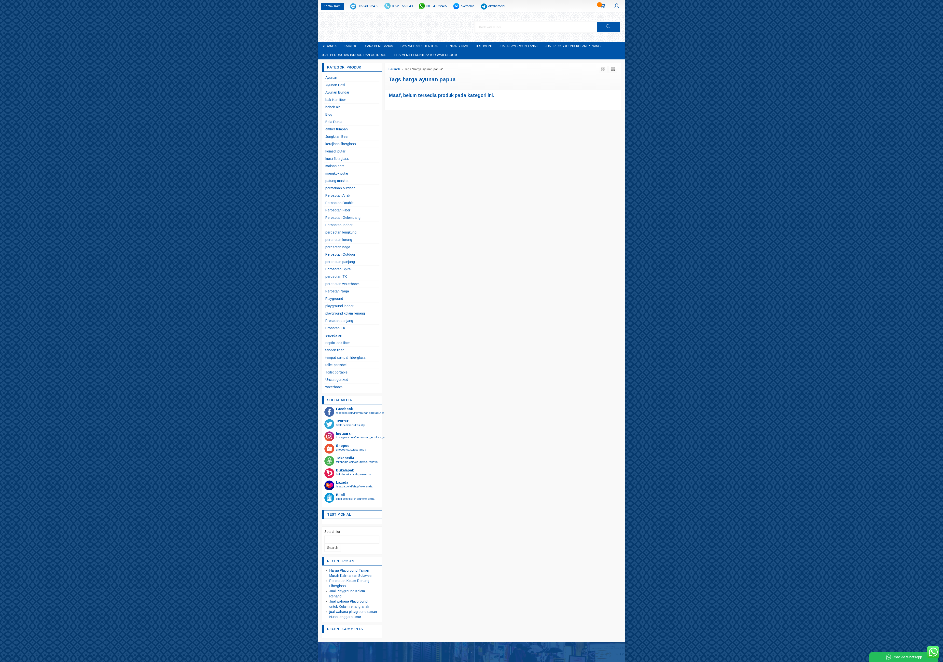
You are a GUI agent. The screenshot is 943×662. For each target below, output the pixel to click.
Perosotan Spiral (338, 269)
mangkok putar (336, 173)
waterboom (334, 387)
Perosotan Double (339, 203)
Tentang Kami (457, 46)
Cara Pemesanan (379, 46)
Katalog (351, 46)
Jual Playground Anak (518, 46)
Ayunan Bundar (337, 92)
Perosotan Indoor (339, 225)
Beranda (329, 46)
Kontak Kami (332, 6)
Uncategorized (336, 380)
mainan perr (334, 166)
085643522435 (368, 6)
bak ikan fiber (335, 100)
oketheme (467, 6)
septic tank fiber (337, 343)
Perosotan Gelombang (343, 218)
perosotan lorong (338, 240)
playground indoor (339, 306)
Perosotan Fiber (337, 210)
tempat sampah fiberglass (345, 357)
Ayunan (331, 78)
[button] (608, 27)
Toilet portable (336, 372)
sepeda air (333, 335)
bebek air (332, 107)
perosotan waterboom (342, 284)
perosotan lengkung (341, 232)
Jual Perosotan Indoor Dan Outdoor (354, 55)
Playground (334, 299)
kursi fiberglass (337, 159)
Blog (328, 114)
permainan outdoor (340, 188)
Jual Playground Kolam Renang (573, 46)
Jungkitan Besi (336, 136)
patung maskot (336, 181)
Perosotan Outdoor (340, 254)
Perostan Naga (337, 291)
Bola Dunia (333, 122)
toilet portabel (336, 365)
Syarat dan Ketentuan (420, 46)
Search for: (332, 532)
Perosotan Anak (337, 195)
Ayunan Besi (335, 85)
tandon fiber (334, 350)
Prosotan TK (335, 328)
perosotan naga (337, 247)
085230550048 (402, 6)
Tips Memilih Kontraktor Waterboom (425, 55)
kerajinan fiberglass (340, 144)
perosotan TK (336, 276)
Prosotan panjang (339, 321)
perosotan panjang (340, 262)
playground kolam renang (345, 313)
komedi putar (335, 151)
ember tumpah (336, 129)
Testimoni (483, 46)
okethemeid (496, 6)
